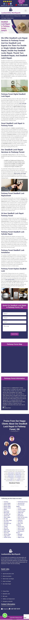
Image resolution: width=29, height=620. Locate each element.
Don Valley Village (8, 520)
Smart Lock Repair (7, 581)
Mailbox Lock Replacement (9, 599)
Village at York (21, 537)
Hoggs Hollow (7, 536)
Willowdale (20, 534)
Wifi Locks (5, 596)
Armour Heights (7, 503)
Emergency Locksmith (7, 601)
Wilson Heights (7, 517)
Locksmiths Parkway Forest (16, 617)
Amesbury (6, 502)
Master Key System (7, 576)
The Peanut (20, 522)
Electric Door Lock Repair (8, 578)
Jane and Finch (21, 503)
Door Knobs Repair (7, 584)
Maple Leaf (20, 514)
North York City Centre (22, 517)
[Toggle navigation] (25, 10)
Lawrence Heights (22, 509)
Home (2, 16)
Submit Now (14, 334)
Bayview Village (7, 506)
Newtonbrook (20, 515)
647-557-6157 (15, 609)
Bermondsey (6, 511)
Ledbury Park (20, 512)
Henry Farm (6, 532)
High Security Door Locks (8, 573)
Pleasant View (21, 526)
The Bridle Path (7, 514)
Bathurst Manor (7, 505)
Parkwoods (20, 520)
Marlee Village (7, 531)
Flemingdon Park (7, 523)
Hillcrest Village (7, 534)
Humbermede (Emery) (23, 502)
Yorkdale (6, 526)
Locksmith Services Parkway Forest (13, 16)
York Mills (20, 536)
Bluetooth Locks (6, 593)
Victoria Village (21, 529)
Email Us (6, 609)
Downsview (6, 522)
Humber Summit (7, 537)
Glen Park (6, 525)
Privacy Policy (6, 591)
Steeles (5, 509)
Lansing (19, 508)
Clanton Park (6, 515)
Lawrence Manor (21, 511)
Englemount (6, 529)
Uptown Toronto (21, 528)
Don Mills (6, 519)
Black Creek (6, 512)
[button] (12, 438)
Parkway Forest (21, 519)
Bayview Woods (7, 508)
